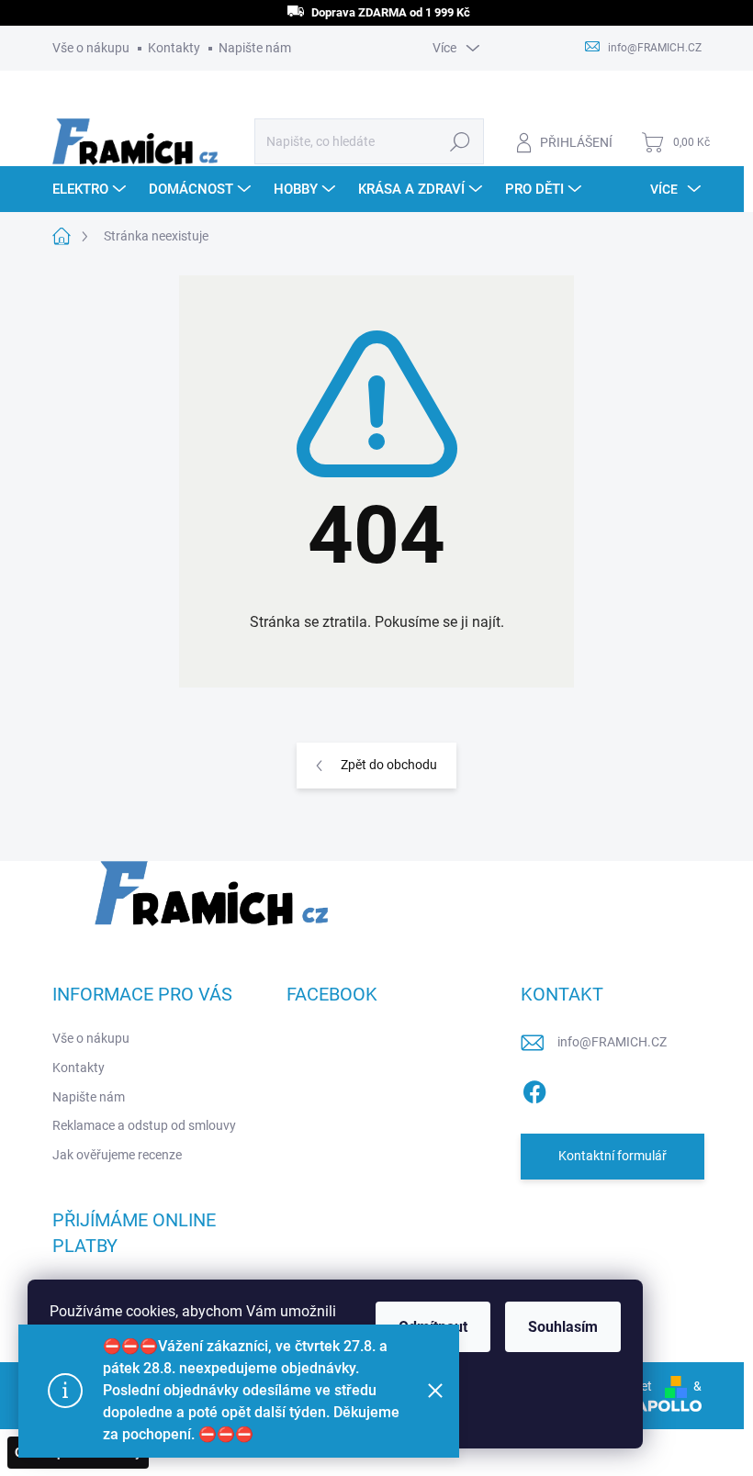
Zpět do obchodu (389, 764)
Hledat (459, 141)
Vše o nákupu (90, 47)
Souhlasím (563, 1327)
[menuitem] (91, 189)
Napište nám (255, 47)
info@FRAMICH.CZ (612, 1041)
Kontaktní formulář (612, 1155)
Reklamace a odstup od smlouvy (144, 1125)
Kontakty (174, 47)
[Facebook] (534, 1088)
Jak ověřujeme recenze (117, 1154)
